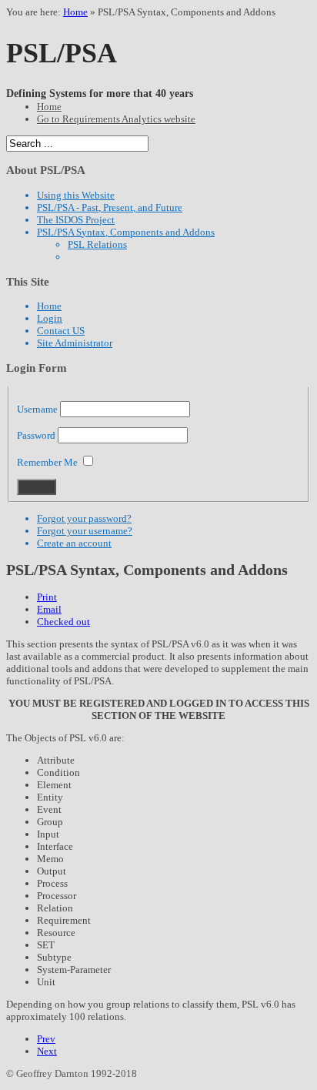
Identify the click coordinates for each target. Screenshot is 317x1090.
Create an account (74, 543)
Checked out (63, 621)
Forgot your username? (84, 531)
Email (49, 609)
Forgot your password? (84, 518)
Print (47, 597)
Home (75, 12)
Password (36, 435)
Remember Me (47, 462)
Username (37, 409)
